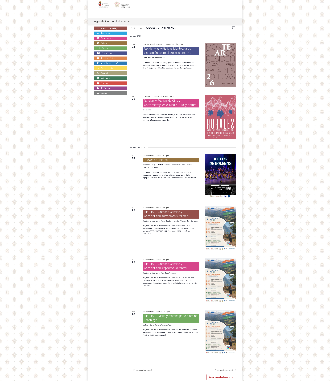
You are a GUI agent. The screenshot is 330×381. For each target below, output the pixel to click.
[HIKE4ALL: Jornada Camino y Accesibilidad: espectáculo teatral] (220, 280)
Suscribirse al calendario (219, 377)
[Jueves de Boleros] (220, 176)
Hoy (140, 28)
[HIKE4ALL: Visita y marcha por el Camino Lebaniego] (220, 332)
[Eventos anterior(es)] (131, 28)
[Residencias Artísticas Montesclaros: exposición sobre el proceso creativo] (220, 65)
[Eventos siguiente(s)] (134, 28)
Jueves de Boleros (156, 160)
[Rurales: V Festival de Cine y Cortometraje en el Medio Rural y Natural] (220, 117)
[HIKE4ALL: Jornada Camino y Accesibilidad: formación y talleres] (220, 228)
